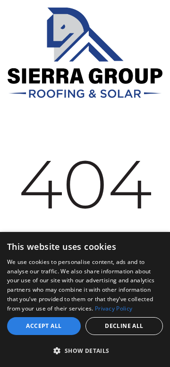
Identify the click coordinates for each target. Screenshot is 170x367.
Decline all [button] (124, 326)
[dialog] (85, 299)
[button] (85, 350)
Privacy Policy (113, 308)
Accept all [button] (43, 326)
